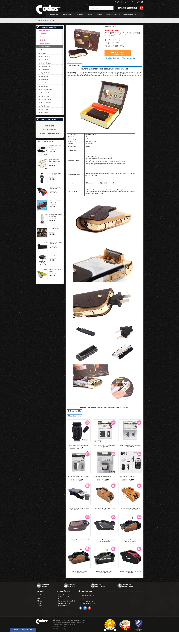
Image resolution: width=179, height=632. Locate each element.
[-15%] (78, 472)
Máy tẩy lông (45, 106)
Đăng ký (117, 2)
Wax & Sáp (44, 76)
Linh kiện (43, 40)
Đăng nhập (126, 2)
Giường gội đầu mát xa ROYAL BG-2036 (105, 509)
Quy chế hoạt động (64, 603)
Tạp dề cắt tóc (45, 73)
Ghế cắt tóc (44, 60)
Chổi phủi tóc (45, 69)
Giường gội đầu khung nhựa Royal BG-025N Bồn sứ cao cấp (78, 509)
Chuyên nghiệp (45, 30)
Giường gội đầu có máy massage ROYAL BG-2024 (105, 540)
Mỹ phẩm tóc (45, 50)
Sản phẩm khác (45, 46)
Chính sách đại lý (63, 605)
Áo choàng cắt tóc (46, 89)
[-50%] (104, 504)
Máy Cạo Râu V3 (106, 407)
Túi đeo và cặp (45, 66)
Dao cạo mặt (45, 93)
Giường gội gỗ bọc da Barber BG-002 (55, 242)
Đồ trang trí (44, 53)
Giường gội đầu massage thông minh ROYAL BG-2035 (130, 509)
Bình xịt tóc (44, 79)
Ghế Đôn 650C (53, 256)
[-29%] (78, 504)
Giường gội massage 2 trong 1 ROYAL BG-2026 (79, 572)
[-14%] (130, 441)
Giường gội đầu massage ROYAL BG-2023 (79, 540)
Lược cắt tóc (45, 83)
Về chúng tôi (41, 595)
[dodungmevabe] (52, 9)
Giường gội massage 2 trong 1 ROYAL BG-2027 (105, 572)
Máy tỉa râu (44, 109)
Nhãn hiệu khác (45, 43)
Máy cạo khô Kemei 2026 (127, 476)
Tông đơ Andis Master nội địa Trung (55, 215)
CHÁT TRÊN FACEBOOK (23, 630)
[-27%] (104, 441)
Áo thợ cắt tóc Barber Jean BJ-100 (55, 174)
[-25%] (104, 472)
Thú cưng (43, 33)
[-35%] (130, 472)
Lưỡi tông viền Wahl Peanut (102, 476)
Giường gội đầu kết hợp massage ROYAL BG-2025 (130, 540)
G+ (66, 626)
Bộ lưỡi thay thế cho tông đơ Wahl (78, 476)
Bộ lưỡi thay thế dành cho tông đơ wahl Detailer (130, 445)
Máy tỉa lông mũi (46, 103)
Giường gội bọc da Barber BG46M (54, 187)
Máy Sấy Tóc (45, 96)
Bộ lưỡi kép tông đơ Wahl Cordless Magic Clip (105, 445)
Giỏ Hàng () (136, 2)
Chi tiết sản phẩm (74, 65)
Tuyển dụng (41, 597)
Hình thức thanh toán (64, 597)
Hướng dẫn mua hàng (64, 595)
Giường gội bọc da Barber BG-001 (54, 201)
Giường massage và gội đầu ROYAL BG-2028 (131, 572)
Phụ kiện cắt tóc (46, 99)
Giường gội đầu (46, 56)
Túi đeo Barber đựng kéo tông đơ (78, 445)
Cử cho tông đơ (46, 63)
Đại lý (39, 603)
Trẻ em (42, 37)
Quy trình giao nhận (64, 599)
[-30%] (78, 441)
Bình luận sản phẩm (74, 411)
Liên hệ (39, 605)
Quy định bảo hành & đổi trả (66, 601)
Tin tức (39, 601)
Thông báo (40, 599)
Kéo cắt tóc (44, 86)
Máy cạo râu (44, 112)
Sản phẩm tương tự (74, 416)
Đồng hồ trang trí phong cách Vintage (54, 160)
